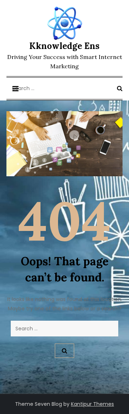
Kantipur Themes (92, 404)
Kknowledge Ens (64, 45)
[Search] (119, 88)
